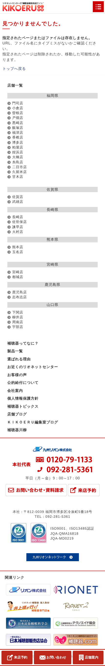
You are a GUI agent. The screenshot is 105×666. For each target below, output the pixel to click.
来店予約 (20, 657)
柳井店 (17, 317)
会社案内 (15, 390)
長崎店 (17, 217)
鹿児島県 (52, 284)
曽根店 (17, 113)
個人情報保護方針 (23, 398)
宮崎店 (17, 272)
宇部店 (17, 327)
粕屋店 (17, 147)
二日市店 (19, 167)
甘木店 (17, 177)
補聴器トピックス (23, 406)
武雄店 (17, 202)
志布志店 (19, 297)
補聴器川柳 (17, 430)
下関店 (17, 312)
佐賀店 (17, 197)
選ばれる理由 (19, 359)
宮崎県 (52, 264)
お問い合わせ (56, 657)
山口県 (52, 305)
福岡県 (52, 95)
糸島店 (17, 162)
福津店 (17, 132)
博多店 (17, 142)
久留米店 (19, 172)
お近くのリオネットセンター (32, 367)
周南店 (17, 322)
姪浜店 (17, 152)
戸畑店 (17, 118)
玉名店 (17, 252)
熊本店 (17, 247)
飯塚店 (17, 128)
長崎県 (52, 209)
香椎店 (17, 137)
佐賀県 (52, 189)
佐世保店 (19, 222)
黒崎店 (17, 123)
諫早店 (17, 227)
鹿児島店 (19, 292)
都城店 (17, 277)
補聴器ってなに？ (23, 343)
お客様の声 (17, 375)
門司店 (17, 103)
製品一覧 (15, 351)
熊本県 (52, 239)
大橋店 (17, 157)
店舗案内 (91, 657)
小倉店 (17, 108)
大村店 (17, 232)
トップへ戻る (14, 68)
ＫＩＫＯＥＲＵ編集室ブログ (32, 422)
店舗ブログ (17, 414)
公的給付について (23, 382)
